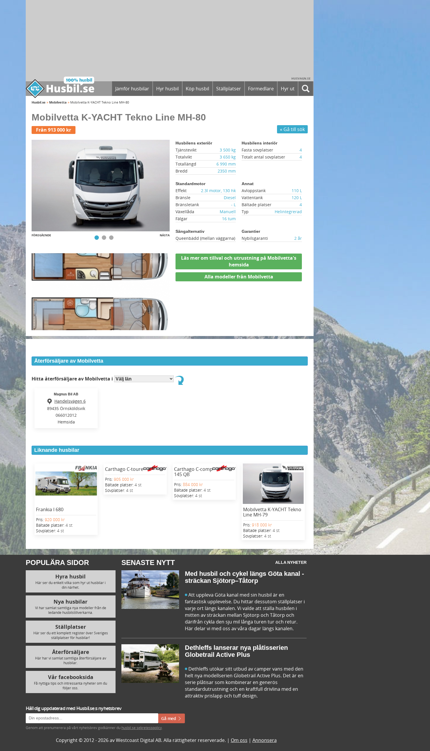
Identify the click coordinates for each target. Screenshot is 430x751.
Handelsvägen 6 (70, 401)
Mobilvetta (58, 102)
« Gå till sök (292, 129)
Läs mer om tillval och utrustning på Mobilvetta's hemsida (238, 261)
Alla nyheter (291, 562)
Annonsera (264, 740)
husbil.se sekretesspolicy (141, 727)
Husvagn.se (301, 78)
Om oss (239, 740)
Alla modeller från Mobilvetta (238, 276)
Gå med (169, 718)
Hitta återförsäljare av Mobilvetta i (73, 379)
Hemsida (66, 422)
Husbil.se (39, 102)
